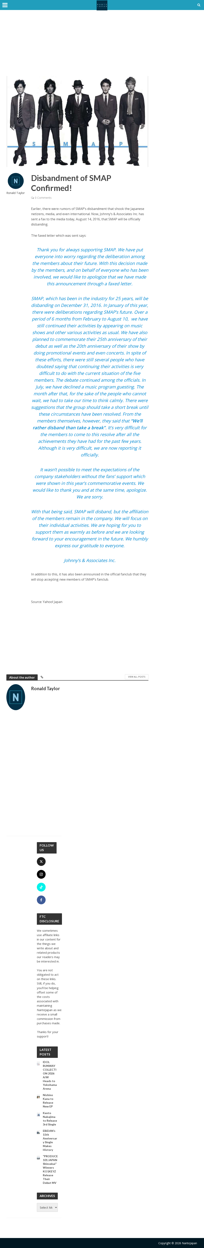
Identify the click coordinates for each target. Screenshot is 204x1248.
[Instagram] (41, 874)
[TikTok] (41, 887)
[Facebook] (41, 900)
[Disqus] (77, 775)
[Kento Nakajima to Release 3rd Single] (38, 1115)
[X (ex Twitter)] (41, 861)
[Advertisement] (102, 46)
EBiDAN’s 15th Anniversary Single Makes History (50, 1140)
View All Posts (136, 676)
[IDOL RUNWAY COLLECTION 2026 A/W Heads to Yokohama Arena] (38, 1064)
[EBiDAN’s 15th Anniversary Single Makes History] (38, 1132)
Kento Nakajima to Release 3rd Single (50, 1118)
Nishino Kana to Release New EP (48, 1100)
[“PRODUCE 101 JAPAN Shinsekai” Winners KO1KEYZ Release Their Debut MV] (38, 1158)
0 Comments (43, 198)
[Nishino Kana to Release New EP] (38, 1097)
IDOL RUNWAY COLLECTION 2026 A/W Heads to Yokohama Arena (50, 1075)
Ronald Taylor (15, 193)
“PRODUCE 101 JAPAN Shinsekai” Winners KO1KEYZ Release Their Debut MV (50, 1169)
